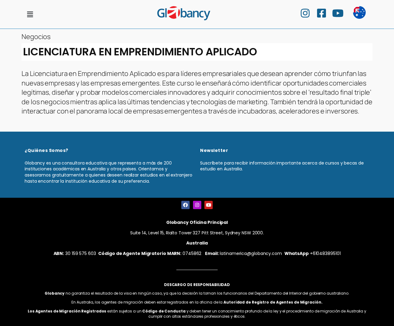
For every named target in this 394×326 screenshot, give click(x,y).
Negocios (36, 36)
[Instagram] (197, 205)
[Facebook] (185, 205)
